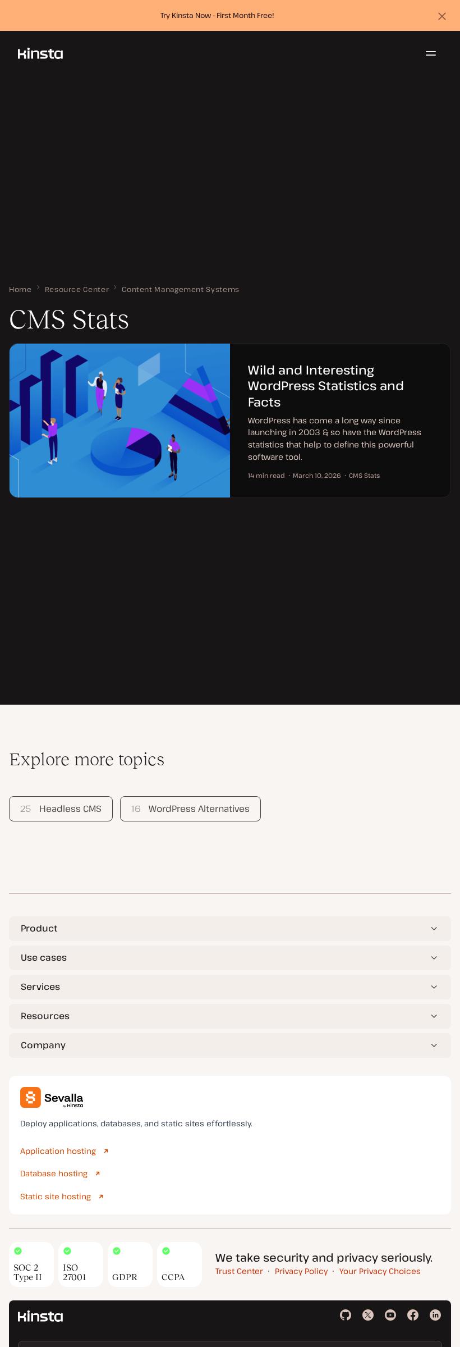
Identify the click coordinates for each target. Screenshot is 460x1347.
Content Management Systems (181, 289)
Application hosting (58, 1150)
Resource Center (77, 289)
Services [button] (40, 986)
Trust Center (239, 1271)
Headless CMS (60, 808)
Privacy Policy (301, 1271)
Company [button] (43, 1045)
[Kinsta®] (40, 53)
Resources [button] (45, 1016)
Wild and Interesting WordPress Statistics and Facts (326, 385)
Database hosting (54, 1173)
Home (20, 289)
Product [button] (39, 928)
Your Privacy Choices (380, 1271)
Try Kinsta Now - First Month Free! (217, 15)
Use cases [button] (44, 957)
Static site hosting (55, 1196)
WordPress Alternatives (190, 808)
